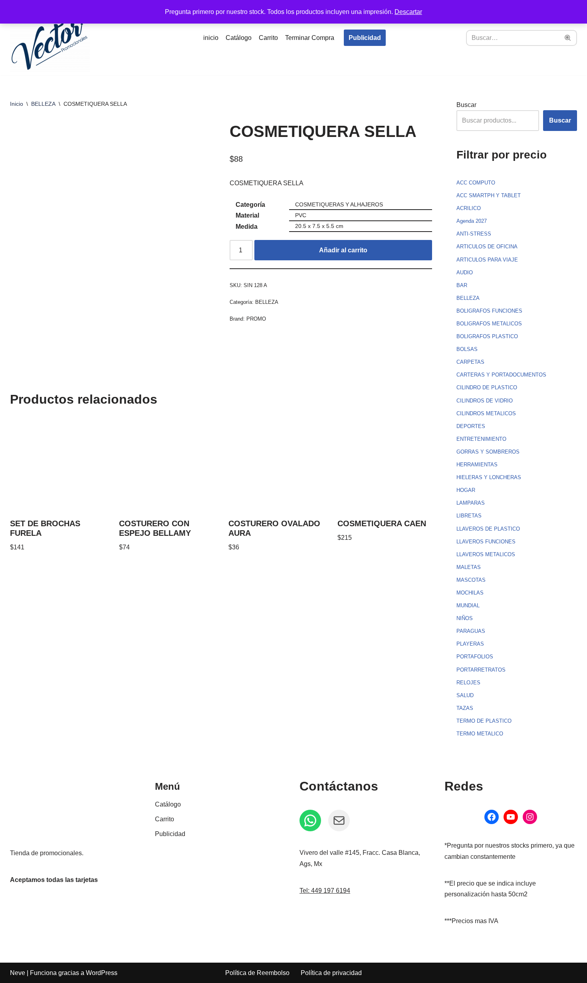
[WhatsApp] (310, 820)
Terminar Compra (309, 37)
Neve (17, 972)
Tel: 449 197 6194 (324, 890)
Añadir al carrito (343, 250)
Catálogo (239, 37)
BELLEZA (43, 104)
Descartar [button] (408, 11)
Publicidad (365, 37)
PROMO (256, 319)
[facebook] (491, 817)
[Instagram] (530, 817)
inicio (210, 37)
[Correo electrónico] (339, 820)
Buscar (466, 104)
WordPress (101, 972)
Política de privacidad (331, 972)
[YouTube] (511, 817)
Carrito (268, 37)
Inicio (16, 104)
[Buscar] (568, 38)
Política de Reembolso (257, 972)
